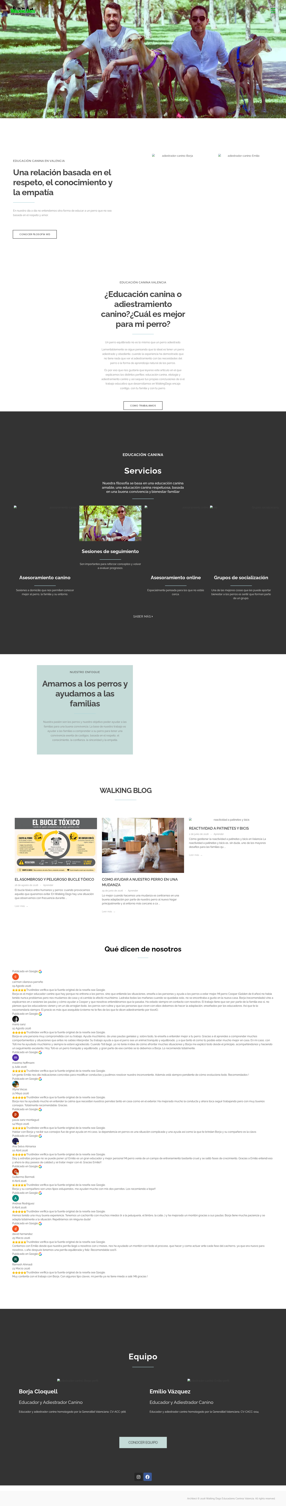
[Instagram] (138, 1477)
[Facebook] (147, 1477)
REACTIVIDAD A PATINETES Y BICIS (219, 828)
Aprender (48, 885)
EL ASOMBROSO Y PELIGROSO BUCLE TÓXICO (54, 879)
